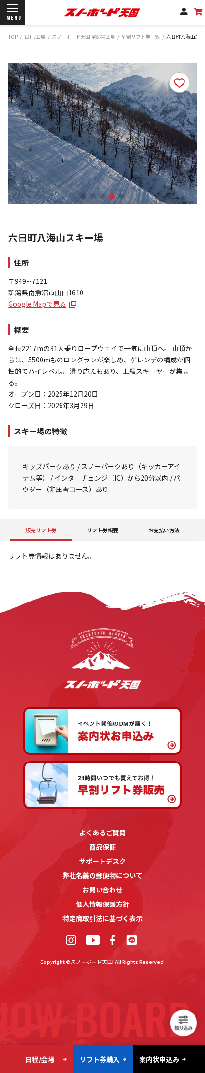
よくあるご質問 (102, 832)
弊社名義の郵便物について (102, 875)
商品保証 (102, 847)
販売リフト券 (41, 530)
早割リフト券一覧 (141, 36)
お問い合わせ (102, 889)
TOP (13, 36)
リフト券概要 (102, 530)
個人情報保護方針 (102, 904)
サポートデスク (102, 861)
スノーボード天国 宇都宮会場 (83, 36)
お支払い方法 (164, 530)
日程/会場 (34, 36)
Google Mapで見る (37, 304)
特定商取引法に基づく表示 (102, 918)
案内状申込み (159, 1059)
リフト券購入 (100, 1059)
